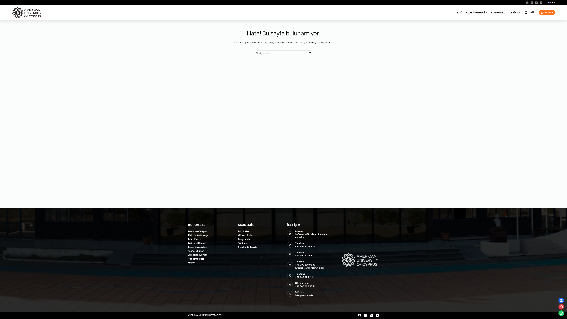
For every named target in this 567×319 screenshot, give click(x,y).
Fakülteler (243, 231)
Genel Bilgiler (196, 250)
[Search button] (310, 53)
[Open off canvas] (532, 12)
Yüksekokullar (246, 235)
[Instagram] (532, 2)
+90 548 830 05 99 (305, 286)
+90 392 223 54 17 (305, 255)
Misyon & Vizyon (197, 231)
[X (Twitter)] (536, 2)
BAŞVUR (549, 12)
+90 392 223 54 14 (305, 246)
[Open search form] (526, 12)
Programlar (244, 239)
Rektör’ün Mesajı (198, 235)
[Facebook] (527, 2)
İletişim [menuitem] (514, 12)
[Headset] (561, 307)
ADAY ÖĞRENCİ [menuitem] (475, 12)
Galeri (191, 262)
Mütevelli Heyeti (197, 243)
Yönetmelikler (196, 258)
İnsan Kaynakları (197, 247)
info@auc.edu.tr (304, 295)
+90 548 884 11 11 (304, 277)
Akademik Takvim (248, 247)
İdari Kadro (194, 239)
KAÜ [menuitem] (459, 12)
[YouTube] (541, 2)
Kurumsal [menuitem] (498, 12)
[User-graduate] (561, 300)
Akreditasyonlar (197, 254)
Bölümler (243, 243)
